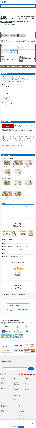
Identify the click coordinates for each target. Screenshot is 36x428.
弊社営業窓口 (27, 309)
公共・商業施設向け (16, 384)
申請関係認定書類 (21, 410)
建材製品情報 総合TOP (16, 382)
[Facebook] (19, 374)
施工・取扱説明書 (21, 411)
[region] (18, 424)
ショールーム (27, 378)
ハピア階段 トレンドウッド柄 (22, 36)
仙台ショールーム (27, 382)
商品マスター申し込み (22, 418)
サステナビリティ (3, 382)
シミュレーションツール (22, 413)
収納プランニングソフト (16, 399)
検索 (31, 368)
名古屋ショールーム (27, 385)
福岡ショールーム (27, 390)
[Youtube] (25, 374)
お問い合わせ (3, 412)
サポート (2, 402)
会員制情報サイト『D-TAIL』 (17, 395)
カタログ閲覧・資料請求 (4, 406)
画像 (19, 405)
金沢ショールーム (27, 383)
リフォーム (15, 385)
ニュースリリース (3, 385)
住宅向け (15, 383)
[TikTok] (31, 374)
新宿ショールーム (27, 384)
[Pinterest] (28, 374)
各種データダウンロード (4, 407)
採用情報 (2, 383)
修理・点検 (2, 411)
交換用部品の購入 (3, 410)
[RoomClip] (34, 374)
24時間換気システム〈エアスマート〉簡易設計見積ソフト (24, 415)
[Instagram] (22, 374)
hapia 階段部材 (13, 35)
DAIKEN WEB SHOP (15, 389)
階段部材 (5, 35)
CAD (19, 406)
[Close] (34, 421)
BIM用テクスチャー (21, 407)
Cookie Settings (14, 426)
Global (3, 388)
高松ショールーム (27, 389)
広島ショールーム (27, 388)
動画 (19, 412)
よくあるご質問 (3, 405)
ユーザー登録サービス (16, 396)
